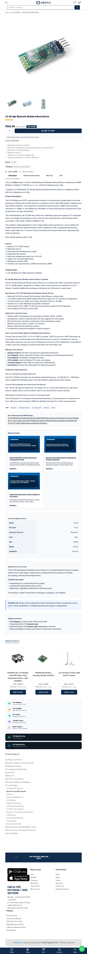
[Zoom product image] (43, 56)
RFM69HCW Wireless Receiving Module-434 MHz (43, 674)
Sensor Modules (11, 833)
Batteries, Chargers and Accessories (19, 763)
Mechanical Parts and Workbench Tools (20, 827)
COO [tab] (60, 175)
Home (7, 12)
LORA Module (11, 815)
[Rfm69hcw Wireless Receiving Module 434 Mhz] (43, 659)
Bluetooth (13, 407)
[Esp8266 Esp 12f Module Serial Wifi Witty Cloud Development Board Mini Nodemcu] (18, 659)
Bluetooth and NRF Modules (30, 12)
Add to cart (49, 131)
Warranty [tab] (49, 175)
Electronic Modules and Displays (17, 782)
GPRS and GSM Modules (14, 797)
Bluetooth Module (24, 407)
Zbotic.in (18, 943)
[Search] (77, 7)
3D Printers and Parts (13, 760)
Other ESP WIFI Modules (14, 818)
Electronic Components (14, 779)
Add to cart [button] (18, 692)
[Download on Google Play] (17, 871)
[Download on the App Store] (18, 878)
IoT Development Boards (15, 806)
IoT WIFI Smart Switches (15, 809)
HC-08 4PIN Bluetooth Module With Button (23, 418)
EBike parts (9, 776)
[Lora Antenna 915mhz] (69, 659)
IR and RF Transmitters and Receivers (19, 812)
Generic (14, 162)
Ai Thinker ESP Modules (14, 788)
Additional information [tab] (31, 175)
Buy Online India (36, 407)
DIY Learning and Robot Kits (16, 769)
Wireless (46, 407)
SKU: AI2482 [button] (31, 126)
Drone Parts (10, 773)
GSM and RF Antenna (13, 803)
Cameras (9, 794)
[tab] (12, 175)
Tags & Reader (11, 821)
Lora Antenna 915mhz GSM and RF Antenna (69, 674)
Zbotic (53, 407)
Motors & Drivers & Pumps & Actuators (20, 830)
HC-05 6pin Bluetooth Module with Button (32, 423)
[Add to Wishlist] (24, 652)
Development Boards (13, 766)
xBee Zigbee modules (13, 824)
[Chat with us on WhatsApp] (82, 949)
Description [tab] (13, 175)
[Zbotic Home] (43, 2)
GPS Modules (11, 800)
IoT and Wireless (16, 12)
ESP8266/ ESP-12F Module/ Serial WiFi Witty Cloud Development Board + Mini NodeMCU (18, 677)
